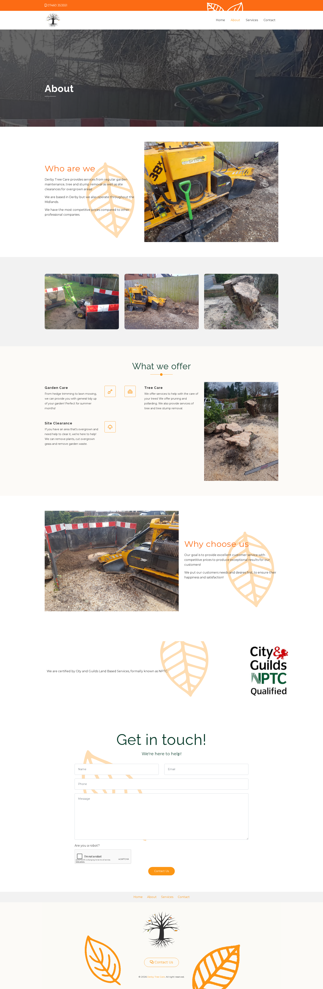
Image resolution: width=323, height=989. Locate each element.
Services (252, 20)
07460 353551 (57, 5)
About (235, 20)
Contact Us (161, 871)
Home (220, 20)
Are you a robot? (87, 845)
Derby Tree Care (156, 976)
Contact (270, 20)
